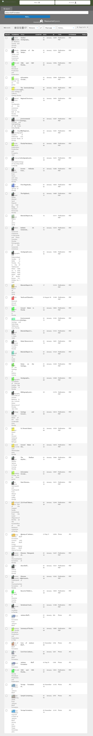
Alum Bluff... (24, 565)
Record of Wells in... (27, 591)
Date (44, 34)
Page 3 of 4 (82, 27)
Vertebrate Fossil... (26, 605)
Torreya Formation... (27, 710)
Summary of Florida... (27, 628)
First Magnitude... (26, 184)
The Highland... (25, 193)
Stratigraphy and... (26, 158)
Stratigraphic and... (27, 252)
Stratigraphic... (25, 378)
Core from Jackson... (27, 652)
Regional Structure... (27, 98)
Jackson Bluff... (25, 615)
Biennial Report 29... (27, 285)
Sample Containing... (27, 695)
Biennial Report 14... (27, 352)
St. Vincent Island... (26, 428)
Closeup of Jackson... (27, 534)
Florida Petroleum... (27, 143)
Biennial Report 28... (27, 215)
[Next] (87, 27)
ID (53, 34)
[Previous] (77, 27)
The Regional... (25, 131)
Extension (72, 34)
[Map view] (25, 28)
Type (59, 34)
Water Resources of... (27, 341)
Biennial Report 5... (26, 331)
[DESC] (41, 27)
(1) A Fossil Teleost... (27, 502)
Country (38, 34)
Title (22, 34)
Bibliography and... (26, 392)
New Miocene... (25, 482)
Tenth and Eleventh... (27, 297)
